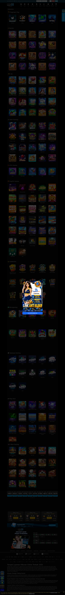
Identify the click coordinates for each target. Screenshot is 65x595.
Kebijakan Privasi (31, 593)
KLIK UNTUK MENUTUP (32, 313)
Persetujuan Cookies (53, 592)
